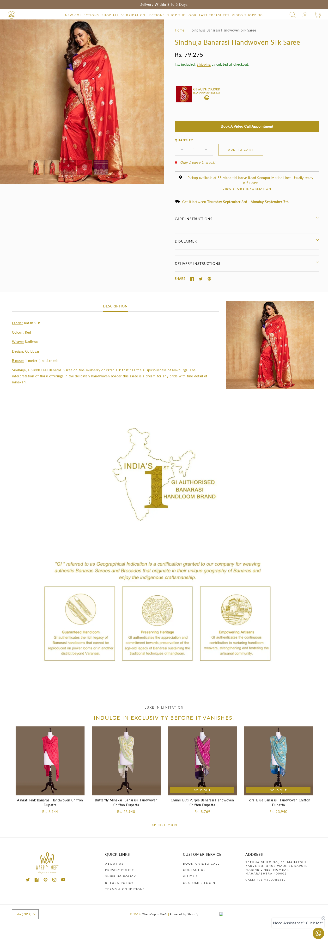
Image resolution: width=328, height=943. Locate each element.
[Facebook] (192, 279)
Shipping (204, 64)
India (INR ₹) (23, 914)
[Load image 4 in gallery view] (84, 167)
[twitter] (28, 880)
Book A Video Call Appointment (247, 126)
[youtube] (63, 880)
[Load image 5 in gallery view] (101, 167)
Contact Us (194, 870)
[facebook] (37, 880)
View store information (247, 188)
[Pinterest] (209, 279)
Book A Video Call (201, 863)
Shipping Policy (120, 876)
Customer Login (199, 883)
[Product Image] (82, 101)
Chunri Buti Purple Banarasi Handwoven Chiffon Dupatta (202, 802)
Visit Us (190, 876)
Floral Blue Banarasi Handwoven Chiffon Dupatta (278, 802)
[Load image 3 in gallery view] (68, 167)
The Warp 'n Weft (154, 914)
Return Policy (119, 883)
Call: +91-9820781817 (265, 879)
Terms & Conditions (125, 889)
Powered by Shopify (184, 914)
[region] (164, 4)
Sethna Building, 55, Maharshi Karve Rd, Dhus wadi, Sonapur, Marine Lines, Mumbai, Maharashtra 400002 (276, 867)
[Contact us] (318, 933)
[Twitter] (201, 279)
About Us (114, 863)
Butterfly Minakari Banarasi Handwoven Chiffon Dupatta (126, 802)
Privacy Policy (119, 870)
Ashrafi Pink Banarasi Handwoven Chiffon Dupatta (50, 802)
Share (180, 279)
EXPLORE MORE (164, 825)
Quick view (50, 790)
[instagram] (54, 880)
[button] (292, 14)
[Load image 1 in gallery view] (35, 167)
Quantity (184, 140)
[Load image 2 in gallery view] (52, 167)
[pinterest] (45, 880)
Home (179, 30)
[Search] (292, 15)
